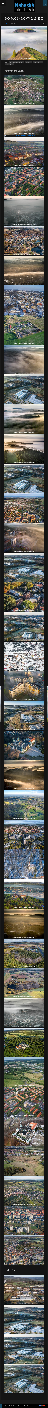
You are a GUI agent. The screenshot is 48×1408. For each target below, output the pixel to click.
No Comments (19, 24)
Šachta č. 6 (10, 64)
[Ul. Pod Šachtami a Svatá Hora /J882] (24, 923)
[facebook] (40, 1405)
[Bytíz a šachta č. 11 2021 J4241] (24, 953)
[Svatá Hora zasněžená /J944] (24, 136)
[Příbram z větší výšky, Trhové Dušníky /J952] (24, 805)
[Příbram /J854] (24, 90)
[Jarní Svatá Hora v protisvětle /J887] (24, 775)
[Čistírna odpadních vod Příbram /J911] (24, 330)
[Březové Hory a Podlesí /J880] (24, 151)
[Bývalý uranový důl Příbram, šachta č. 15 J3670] (24, 983)
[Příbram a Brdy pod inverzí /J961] (24, 211)
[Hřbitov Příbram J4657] (24, 864)
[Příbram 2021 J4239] (24, 834)
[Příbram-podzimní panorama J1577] (24, 1250)
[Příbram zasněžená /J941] (24, 656)
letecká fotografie (16, 62)
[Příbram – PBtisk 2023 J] (24, 389)
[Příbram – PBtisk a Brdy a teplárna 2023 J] (24, 1289)
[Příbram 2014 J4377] (24, 508)
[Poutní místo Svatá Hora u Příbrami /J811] (24, 1131)
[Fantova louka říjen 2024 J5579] (24, 1161)
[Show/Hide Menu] (3, 3)
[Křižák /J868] (24, 686)
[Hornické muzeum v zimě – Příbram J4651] (24, 300)
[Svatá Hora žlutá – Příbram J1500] (24, 1042)
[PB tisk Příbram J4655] (24, 716)
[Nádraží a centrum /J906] (24, 270)
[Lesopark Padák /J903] (24, 419)
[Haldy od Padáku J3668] (24, 448)
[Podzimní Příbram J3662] (24, 241)
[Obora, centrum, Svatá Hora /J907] (24, 120)
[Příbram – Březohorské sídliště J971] (24, 181)
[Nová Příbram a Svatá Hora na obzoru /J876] (24, 359)
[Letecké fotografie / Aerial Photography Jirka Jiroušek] (24, 6)
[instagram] (42, 1405)
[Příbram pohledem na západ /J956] (24, 1191)
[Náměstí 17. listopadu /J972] (24, 1101)
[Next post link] (43, 23)
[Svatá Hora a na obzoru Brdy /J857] (24, 894)
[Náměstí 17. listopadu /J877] (24, 537)
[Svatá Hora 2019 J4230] (24, 745)
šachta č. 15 (38, 62)
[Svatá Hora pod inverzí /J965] (24, 1012)
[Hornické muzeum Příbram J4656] (24, 597)
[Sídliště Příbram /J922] (24, 1220)
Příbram (8, 24)
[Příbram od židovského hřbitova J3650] (24, 1072)
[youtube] (44, 1405)
